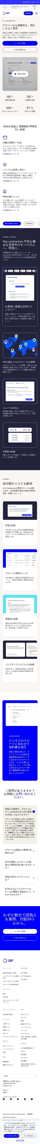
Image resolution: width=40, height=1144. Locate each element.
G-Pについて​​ (25, 1014)
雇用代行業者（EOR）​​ (10, 973)
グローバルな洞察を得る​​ (11, 984)
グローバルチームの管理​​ (11, 981)
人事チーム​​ (6, 1024)
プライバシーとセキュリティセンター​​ (14, 1114)
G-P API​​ (5, 997)
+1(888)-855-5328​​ (9, 1083)
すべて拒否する (28, 1136)
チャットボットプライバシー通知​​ (13, 1120)
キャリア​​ (24, 1017)
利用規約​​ (30, 1114)
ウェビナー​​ (24, 1057)
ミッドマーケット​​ (8, 1049)
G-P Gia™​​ (24, 979)
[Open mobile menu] (36, 13)
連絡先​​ (5, 1092)
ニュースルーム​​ (26, 1027)
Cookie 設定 (20, 1140)
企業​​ (4, 1052)
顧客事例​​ (6, 1061)
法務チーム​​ (6, 1027)
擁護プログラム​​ (8, 1065)
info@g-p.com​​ (7, 1085)
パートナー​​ (24, 1030)
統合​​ (4, 994)
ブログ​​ (23, 1051)
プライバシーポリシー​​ (9, 1117)
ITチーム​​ (6, 1033)
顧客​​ (22, 1021)
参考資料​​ (24, 1054)
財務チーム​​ (6, 1030)
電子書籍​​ (24, 1061)
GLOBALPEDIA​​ (8, 1014)
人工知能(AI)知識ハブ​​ (27, 1048)
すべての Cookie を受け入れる (11, 1136)
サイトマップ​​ (25, 1033)
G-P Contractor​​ (26, 976)
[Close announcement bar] (38, 2)
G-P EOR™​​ (24, 973)
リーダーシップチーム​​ (10, 1036)
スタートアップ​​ (8, 1046)
